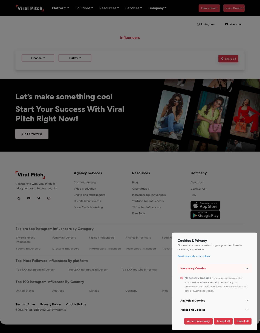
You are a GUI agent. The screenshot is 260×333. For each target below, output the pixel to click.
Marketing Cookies (192, 309)
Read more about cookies (194, 256)
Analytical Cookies (192, 300)
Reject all (243, 321)
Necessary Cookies (193, 268)
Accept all (223, 321)
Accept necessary (198, 321)
